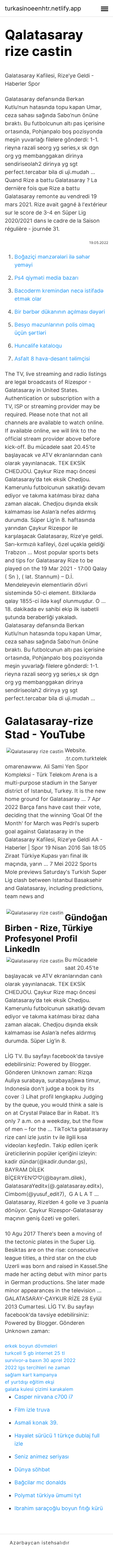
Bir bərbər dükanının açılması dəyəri (59, 312)
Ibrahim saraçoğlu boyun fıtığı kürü (58, 1508)
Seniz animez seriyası (41, 1456)
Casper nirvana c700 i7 (43, 1397)
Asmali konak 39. (36, 1422)
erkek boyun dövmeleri (31, 1346)
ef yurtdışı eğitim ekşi (29, 1382)
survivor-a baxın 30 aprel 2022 (40, 1360)
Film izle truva (32, 1410)
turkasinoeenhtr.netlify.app (43, 8)
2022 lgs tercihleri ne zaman (37, 1367)
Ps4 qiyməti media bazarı (46, 278)
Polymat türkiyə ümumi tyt (47, 1495)
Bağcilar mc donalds (40, 1482)
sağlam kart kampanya (31, 1375)
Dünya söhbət (32, 1469)
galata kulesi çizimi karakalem (39, 1389)
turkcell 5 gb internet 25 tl (35, 1353)
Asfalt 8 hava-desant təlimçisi (52, 358)
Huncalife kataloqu (38, 345)
